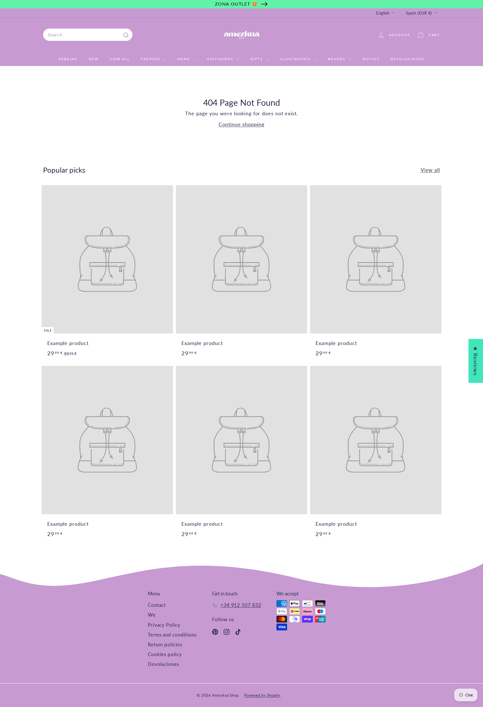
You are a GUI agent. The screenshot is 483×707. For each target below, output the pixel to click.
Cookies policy (165, 654)
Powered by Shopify (262, 695)
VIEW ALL (120, 59)
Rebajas (67, 59)
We (152, 615)
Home (184, 59)
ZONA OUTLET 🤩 (236, 3)
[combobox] (87, 35)
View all (430, 170)
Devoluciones (407, 59)
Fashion (151, 59)
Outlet (371, 59)
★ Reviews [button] (475, 360)
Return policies (165, 644)
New (93, 59)
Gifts (257, 59)
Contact (157, 605)
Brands (337, 59)
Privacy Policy (164, 625)
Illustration (296, 59)
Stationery (221, 59)
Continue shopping (241, 124)
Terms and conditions (172, 635)
